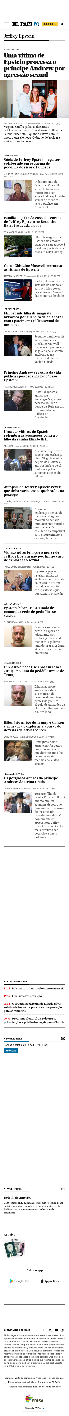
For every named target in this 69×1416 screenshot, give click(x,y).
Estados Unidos (12, 663)
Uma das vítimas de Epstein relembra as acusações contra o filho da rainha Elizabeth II (31, 435)
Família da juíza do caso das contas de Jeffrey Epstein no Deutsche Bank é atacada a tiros (32, 222)
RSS (35, 1387)
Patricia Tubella (13, 788)
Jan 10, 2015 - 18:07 (43, 788)
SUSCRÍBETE (50, 24)
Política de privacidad (19, 1382)
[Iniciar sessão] (62, 24)
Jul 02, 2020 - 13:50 (44, 331)
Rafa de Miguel (12, 387)
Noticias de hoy (53, 1387)
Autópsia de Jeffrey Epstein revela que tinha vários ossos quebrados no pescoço (34, 491)
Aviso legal (41, 1378)
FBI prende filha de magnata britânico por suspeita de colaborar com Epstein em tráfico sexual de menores (33, 319)
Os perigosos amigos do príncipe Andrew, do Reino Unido (31, 780)
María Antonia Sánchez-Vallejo (21, 174)
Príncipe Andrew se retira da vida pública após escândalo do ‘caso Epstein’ (32, 376)
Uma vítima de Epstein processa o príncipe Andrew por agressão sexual (34, 65)
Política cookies (55, 1378)
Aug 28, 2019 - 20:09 (37, 446)
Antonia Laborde (13, 123)
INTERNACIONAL (12, 156)
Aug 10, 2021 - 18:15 (48, 123)
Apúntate (11, 1050)
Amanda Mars (11, 331)
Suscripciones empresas (20, 1387)
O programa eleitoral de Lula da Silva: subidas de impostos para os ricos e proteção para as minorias (33, 1007)
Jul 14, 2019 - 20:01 (42, 681)
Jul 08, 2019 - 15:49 (43, 737)
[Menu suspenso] (7, 24)
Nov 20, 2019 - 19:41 (42, 387)
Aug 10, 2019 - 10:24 (31, 622)
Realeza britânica (14, 774)
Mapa (33, 1382)
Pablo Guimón (11, 567)
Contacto (9, 1378)
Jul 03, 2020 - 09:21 (48, 276)
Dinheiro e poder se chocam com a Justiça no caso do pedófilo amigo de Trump (34, 671)
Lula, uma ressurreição (27, 996)
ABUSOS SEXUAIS (12, 428)
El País (7, 501)
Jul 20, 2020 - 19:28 (32, 232)
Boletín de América (17, 1198)
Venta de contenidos (25, 1378)
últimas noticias (15, 981)
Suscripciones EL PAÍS (49, 1382)
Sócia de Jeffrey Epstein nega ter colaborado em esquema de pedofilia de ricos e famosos (32, 163)
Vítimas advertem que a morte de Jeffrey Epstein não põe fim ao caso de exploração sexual (34, 556)
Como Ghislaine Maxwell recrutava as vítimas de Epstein (33, 267)
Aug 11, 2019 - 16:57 (44, 567)
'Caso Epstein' (11, 50)
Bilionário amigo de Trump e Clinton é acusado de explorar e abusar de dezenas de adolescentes (34, 726)
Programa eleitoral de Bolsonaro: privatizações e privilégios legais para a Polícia (34, 1020)
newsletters (13, 1038)
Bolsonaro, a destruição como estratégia (38, 988)
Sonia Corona (11, 232)
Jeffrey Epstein (19, 36)
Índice (41, 1387)
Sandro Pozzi (11, 681)
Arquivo (9, 1234)
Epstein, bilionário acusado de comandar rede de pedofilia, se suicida (30, 612)
